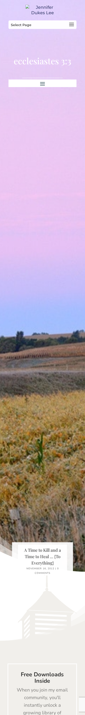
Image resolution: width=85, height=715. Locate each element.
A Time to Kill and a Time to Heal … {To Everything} (42, 556)
